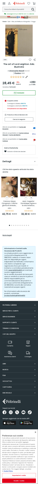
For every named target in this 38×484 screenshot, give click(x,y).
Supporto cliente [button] (10, 322)
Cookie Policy (8, 471)
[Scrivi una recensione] (26, 77)
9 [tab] (26, 225)
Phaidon (17, 73)
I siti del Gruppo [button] (9, 334)
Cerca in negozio (19, 119)
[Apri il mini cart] (34, 3)
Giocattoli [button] (7, 381)
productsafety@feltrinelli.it (14, 295)
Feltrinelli (12, 87)
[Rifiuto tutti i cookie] (35, 432)
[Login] (9, 3)
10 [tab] (28, 225)
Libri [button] (4, 364)
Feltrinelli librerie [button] (10, 305)
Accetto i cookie (19, 481)
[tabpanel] (19, 40)
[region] (19, 456)
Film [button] (4, 375)
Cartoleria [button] (7, 387)
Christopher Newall (16, 71)
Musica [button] (5, 369)
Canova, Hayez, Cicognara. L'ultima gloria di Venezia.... (9, 203)
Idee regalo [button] (7, 393)
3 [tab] (13, 225)
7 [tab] (22, 225)
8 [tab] (24, 225)
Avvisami (20, 93)
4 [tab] (15, 225)
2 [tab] (11, 225)
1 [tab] (9, 225)
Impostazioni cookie (19, 475)
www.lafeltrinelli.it (15, 270)
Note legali (7, 235)
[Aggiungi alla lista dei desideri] (30, 60)
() (23, 77)
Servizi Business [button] (9, 317)
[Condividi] (34, 59)
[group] (19, 14)
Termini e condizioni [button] (11, 328)
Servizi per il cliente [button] (10, 311)
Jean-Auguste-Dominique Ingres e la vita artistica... (28, 203)
